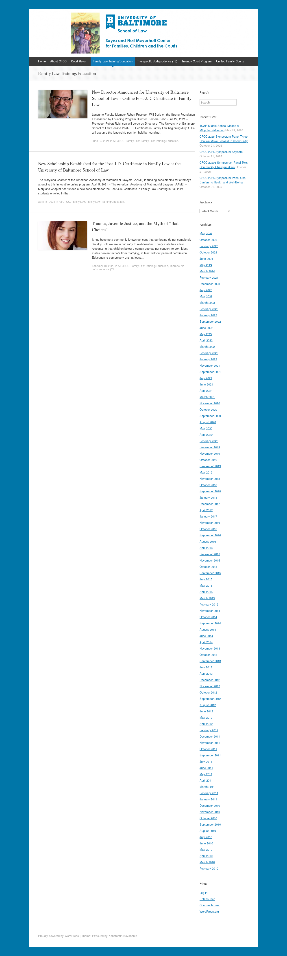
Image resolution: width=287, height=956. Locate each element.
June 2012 (206, 711)
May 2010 (206, 849)
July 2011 (206, 761)
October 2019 (208, 460)
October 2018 (208, 485)
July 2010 (206, 837)
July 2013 (206, 667)
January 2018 (208, 497)
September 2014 (210, 623)
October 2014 (208, 617)
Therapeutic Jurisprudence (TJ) (157, 61)
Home (42, 61)
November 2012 (210, 686)
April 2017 (206, 510)
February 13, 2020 (103, 266)
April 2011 (206, 780)
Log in (203, 892)
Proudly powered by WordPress (58, 936)
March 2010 (207, 862)
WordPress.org (209, 911)
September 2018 (210, 491)
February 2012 (209, 730)
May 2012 (206, 717)
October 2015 (208, 566)
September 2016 (210, 535)
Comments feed (210, 905)
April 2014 (206, 642)
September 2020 (210, 416)
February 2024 (209, 277)
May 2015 (206, 585)
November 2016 (210, 522)
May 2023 (206, 296)
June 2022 (206, 328)
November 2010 (210, 812)
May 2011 (206, 774)
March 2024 (207, 271)
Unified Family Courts (230, 61)
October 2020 (208, 409)
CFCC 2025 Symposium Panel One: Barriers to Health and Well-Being (223, 180)
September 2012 (210, 698)
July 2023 (206, 290)
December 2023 (210, 284)
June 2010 (206, 843)
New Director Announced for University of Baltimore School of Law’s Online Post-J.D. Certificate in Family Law (141, 98)
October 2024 (208, 252)
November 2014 (210, 610)
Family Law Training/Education (113, 61)
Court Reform (79, 61)
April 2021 (206, 390)
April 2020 (206, 434)
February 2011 (209, 793)
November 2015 (210, 560)
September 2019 (210, 466)
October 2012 (208, 692)
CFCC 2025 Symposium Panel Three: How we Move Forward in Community (224, 138)
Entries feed (207, 899)
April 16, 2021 (46, 201)
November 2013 (210, 648)
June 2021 (206, 384)
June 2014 (206, 636)
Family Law (132, 141)
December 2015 (210, 554)
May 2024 (206, 265)
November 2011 (210, 742)
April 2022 (206, 340)
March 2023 (207, 302)
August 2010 (208, 830)
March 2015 (207, 598)
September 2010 (210, 824)
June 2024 (206, 258)
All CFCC (118, 141)
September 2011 (210, 755)
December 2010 (210, 805)
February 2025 (209, 246)
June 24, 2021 (100, 141)
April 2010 (206, 856)
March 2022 (207, 346)
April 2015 (206, 592)
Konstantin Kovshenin (123, 936)
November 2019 (210, 453)
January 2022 (208, 359)
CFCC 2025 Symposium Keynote (221, 152)
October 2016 (208, 529)
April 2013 (206, 673)
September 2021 (210, 372)
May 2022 (206, 334)
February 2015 (209, 604)
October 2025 (208, 240)
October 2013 (208, 654)
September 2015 (210, 573)
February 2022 (209, 353)
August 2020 (208, 422)
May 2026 (206, 233)
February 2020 (209, 441)
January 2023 (208, 315)
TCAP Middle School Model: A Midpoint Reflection (219, 127)
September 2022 (210, 321)
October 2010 (208, 818)
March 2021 (207, 397)
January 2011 (208, 799)
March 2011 (207, 786)
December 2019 (210, 447)
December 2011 (210, 736)
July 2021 (206, 378)
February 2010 (209, 868)
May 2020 (206, 428)
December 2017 (210, 504)
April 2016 (206, 548)
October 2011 (208, 749)
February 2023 (209, 309)
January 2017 (208, 516)
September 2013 (210, 661)
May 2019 (206, 472)
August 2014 (208, 629)
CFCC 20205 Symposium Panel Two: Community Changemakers (224, 164)
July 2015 (206, 579)
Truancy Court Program (197, 61)
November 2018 (210, 478)
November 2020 (210, 403)
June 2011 (206, 768)
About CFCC (58, 61)
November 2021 (210, 365)
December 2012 (210, 680)
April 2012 (206, 724)
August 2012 (208, 705)
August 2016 (208, 541)
